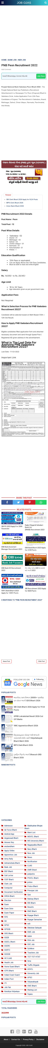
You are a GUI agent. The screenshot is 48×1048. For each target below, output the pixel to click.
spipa (29, 936)
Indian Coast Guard (12, 975)
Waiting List (32, 990)
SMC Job (31, 932)
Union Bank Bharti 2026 (15, 206)
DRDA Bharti (9, 896)
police (29, 882)
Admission (8, 826)
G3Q (6, 917)
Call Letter (8, 875)
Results (30, 907)
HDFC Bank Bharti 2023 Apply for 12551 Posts (10, 592)
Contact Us (15, 1039)
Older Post (41, 661)
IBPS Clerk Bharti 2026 (14, 203)
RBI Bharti (31, 903)
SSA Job (30, 940)
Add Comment (6, 69)
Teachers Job (33, 953)
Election (7, 900)
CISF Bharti (9, 879)
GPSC (6, 925)
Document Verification (13, 892)
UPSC (29, 977)
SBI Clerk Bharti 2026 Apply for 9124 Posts (22, 199)
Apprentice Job (10, 855)
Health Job (8, 962)
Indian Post (9, 979)
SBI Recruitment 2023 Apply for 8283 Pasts (35, 590)
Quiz (29, 895)
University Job (33, 973)
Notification (32, 861)
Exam (6, 904)
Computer (8, 888)
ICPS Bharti (9, 971)
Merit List (31, 832)
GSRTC (7, 950)
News (29, 857)
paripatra (31, 874)
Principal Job (32, 890)
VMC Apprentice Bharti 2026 (26, 726)
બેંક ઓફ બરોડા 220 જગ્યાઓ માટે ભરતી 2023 (35, 569)
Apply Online (9, 851)
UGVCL (30, 969)
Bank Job (8, 867)
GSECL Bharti (9, 942)
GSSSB (7, 954)
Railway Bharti (33, 899)
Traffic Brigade (33, 965)
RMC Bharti (32, 911)
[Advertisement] (24, 32)
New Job (31, 853)
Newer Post (6, 661)
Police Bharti (32, 886)
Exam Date (8, 908)
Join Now (41, 76)
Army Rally (8, 859)
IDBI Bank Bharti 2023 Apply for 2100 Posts (35, 549)
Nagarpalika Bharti (34, 845)
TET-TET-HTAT (33, 957)
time (29, 961)
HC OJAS (8, 958)
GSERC (7, 946)
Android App (9, 834)
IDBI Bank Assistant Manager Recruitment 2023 (11, 548)
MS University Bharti (35, 841)
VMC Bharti (32, 986)
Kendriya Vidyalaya (11, 991)
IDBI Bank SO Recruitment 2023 (11, 569)
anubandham (9, 846)
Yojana (30, 994)
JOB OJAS (24, 2)
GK (5, 921)
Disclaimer (40, 1039)
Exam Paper (9, 913)
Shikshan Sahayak (34, 928)
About (6, 1039)
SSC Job (30, 944)
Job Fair (7, 987)
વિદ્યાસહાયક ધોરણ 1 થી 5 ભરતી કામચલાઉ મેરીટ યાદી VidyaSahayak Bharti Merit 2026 (28, 738)
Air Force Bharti (10, 830)
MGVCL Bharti (33, 836)
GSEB (6, 937)
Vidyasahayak (32, 982)
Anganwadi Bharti (11, 838)
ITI (5, 983)
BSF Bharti (8, 871)
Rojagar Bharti (33, 915)
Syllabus (30, 948)
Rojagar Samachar (34, 919)
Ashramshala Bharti (12, 863)
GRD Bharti (8, 933)
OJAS (29, 865)
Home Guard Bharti (12, 966)
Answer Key (9, 842)
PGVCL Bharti (32, 878)
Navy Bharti (32, 849)
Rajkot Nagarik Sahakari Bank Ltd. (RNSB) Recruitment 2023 (34, 527)
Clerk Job (8, 884)
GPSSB (7, 929)
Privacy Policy (28, 1039)
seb (28, 924)
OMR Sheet (32, 870)
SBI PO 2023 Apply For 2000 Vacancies (11, 527)
